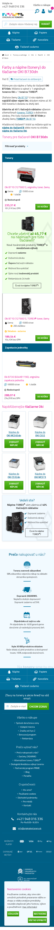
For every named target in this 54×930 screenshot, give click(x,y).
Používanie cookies (27, 793)
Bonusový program (27, 734)
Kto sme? (27, 790)
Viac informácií (29, 906)
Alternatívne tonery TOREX (27, 760)
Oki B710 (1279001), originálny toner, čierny (27, 187)
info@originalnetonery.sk (29, 828)
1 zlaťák (17, 194)
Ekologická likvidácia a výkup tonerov (27, 764)
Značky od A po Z (27, 730)
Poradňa (27, 776)
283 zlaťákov (19, 326)
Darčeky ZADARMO (27, 756)
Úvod (7, 55)
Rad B (40, 55)
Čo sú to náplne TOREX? (27, 285)
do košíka (42, 206)
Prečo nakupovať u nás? (27, 752)
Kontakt (27, 805)
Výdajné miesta (27, 727)
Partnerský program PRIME (27, 768)
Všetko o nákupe (41, 5)
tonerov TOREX (25, 112)
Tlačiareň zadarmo (29, 47)
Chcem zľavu (38, 706)
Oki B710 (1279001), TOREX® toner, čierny (27, 318)
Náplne (16, 32)
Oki (32, 55)
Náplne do (14, 433)
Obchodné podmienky (27, 797)
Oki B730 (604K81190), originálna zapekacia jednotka (21, 378)
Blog (27, 772)
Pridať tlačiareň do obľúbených (27, 79)
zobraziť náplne (14, 443)
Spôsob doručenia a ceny (27, 723)
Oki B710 (22, 97)
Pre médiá (27, 801)
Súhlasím (13, 913)
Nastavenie (40, 913)
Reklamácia (27, 738)
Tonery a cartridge (20, 55)
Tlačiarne (16, 40)
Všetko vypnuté (37, 920)
